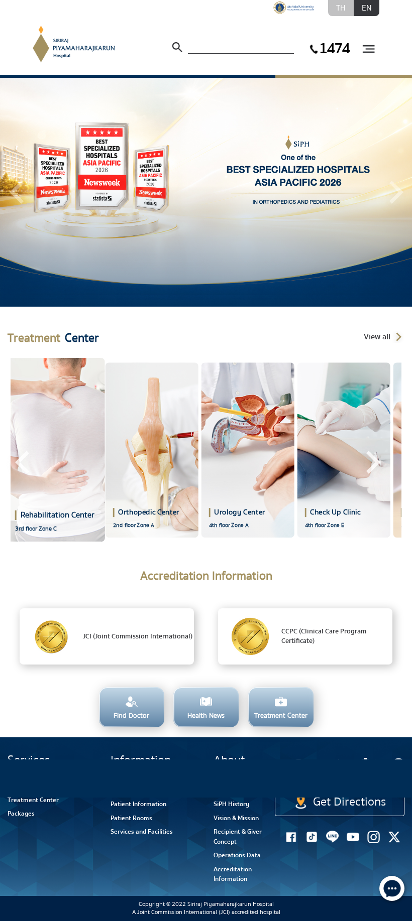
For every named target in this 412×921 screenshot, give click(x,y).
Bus (397, 776)
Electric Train (320, 770)
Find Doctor (24, 786)
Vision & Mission (236, 818)
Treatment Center (33, 800)
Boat (362, 776)
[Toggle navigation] (368, 49)
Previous (22, 462)
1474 (334, 48)
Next (372, 462)
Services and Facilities (142, 832)
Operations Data (237, 855)
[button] (16, 192)
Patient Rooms (131, 818)
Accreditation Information (233, 874)
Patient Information (138, 804)
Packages (21, 814)
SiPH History (231, 804)
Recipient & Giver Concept (238, 837)
